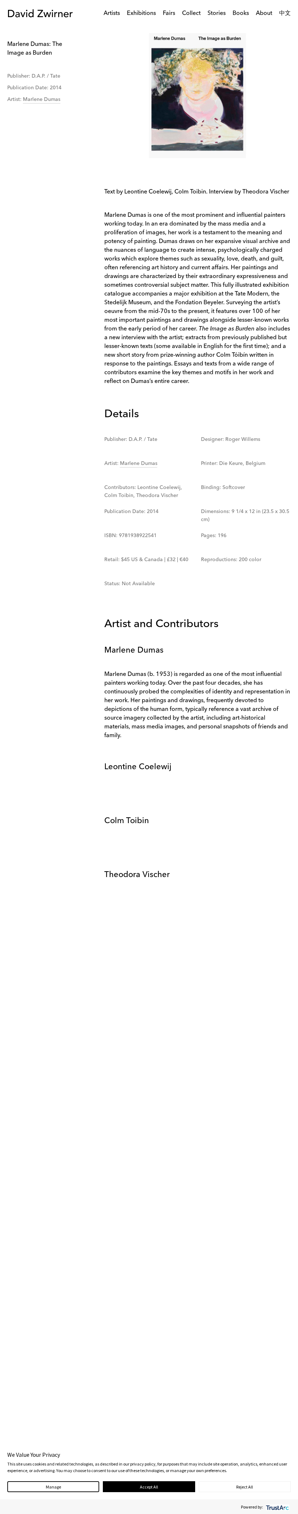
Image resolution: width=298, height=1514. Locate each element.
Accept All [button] (149, 1487)
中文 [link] (285, 13)
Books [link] (241, 13)
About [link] (264, 13)
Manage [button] (53, 1487)
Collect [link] (191, 13)
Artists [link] (112, 13)
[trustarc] (276, 1507)
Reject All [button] (244, 1487)
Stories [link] (217, 13)
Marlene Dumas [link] (41, 99)
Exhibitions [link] (141, 13)
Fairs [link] (169, 13)
